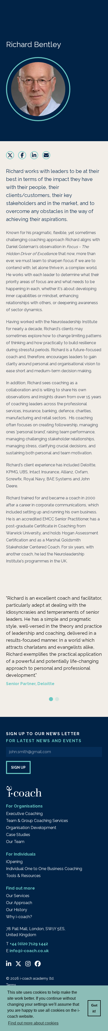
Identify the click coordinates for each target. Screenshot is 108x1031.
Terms (11, 985)
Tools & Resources (23, 875)
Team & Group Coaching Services (37, 820)
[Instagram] (28, 963)
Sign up (18, 767)
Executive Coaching (24, 813)
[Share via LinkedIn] (34, 155)
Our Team (15, 841)
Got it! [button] (94, 1008)
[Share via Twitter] (10, 155)
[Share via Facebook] (22, 155)
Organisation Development (31, 827)
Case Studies (18, 834)
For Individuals (21, 854)
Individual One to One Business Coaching (44, 868)
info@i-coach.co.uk (29, 950)
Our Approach (19, 902)
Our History (16, 909)
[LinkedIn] (8, 963)
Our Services (17, 895)
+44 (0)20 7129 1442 (29, 943)
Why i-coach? (19, 916)
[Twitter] (18, 963)
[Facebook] (38, 963)
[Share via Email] (46, 155)
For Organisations (24, 806)
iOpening (14, 861)
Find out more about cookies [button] (33, 1023)
